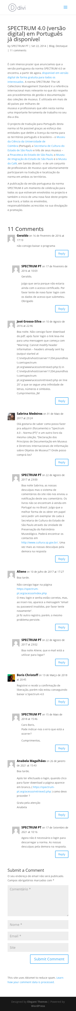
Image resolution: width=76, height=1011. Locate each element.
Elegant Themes (37, 1001)
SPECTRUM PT (19, 46)
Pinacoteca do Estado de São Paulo (31, 154)
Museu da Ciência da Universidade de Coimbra (36, 141)
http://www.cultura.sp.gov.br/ (39, 542)
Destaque (62, 46)
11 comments (18, 50)
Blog (51, 46)
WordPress (38, 1006)
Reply (61, 253)
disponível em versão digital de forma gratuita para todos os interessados (38, 77)
